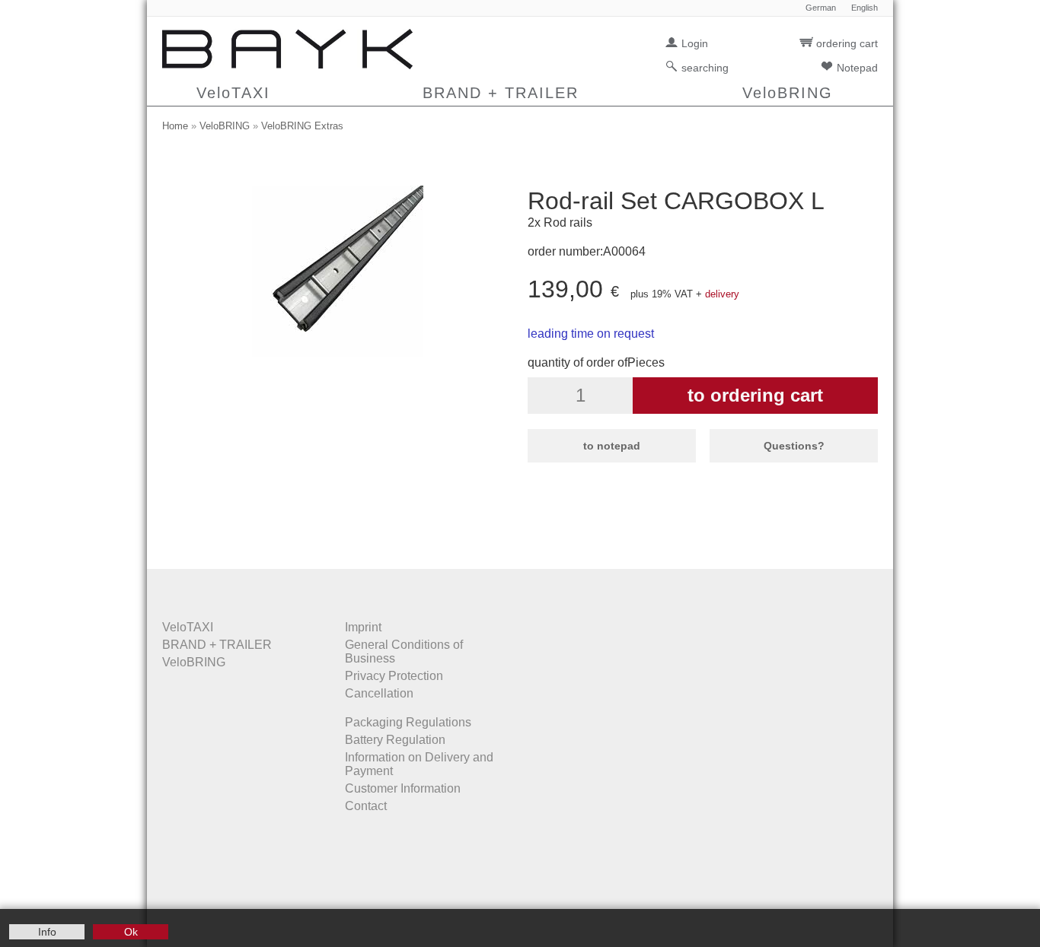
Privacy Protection (394, 675)
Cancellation (379, 693)
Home (175, 126)
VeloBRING (787, 92)
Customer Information (403, 788)
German (821, 8)
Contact (366, 805)
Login (694, 43)
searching (705, 68)
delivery (722, 294)
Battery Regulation (395, 739)
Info (47, 932)
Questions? (794, 446)
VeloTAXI (233, 92)
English (864, 8)
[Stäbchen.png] (337, 352)
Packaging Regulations (408, 722)
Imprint (363, 627)
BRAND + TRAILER (501, 92)
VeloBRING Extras (302, 126)
